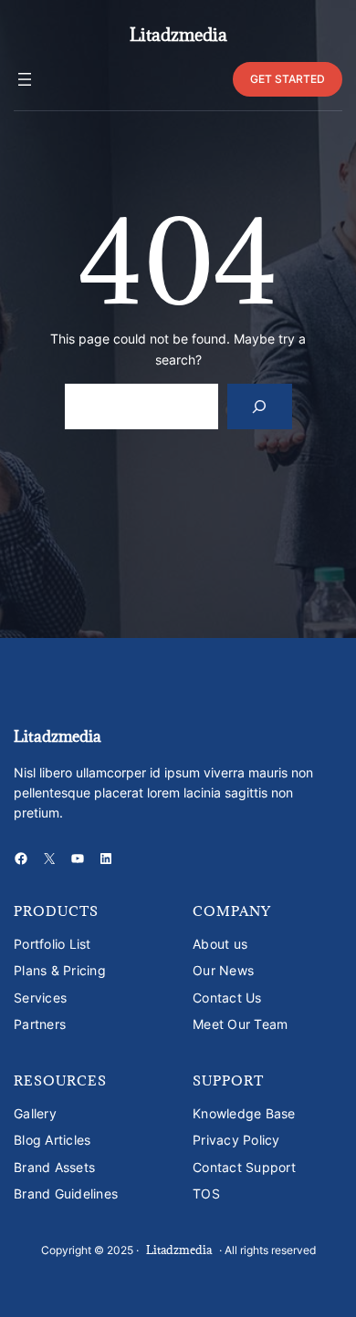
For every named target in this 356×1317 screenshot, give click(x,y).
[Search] (259, 406)
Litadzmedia (178, 35)
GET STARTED (287, 79)
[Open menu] (25, 79)
